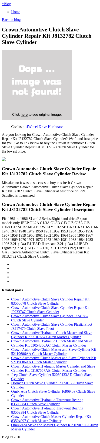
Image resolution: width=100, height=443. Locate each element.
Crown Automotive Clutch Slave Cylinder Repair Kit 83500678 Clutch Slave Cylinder (50, 301)
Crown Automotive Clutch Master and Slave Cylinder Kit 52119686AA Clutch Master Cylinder (53, 352)
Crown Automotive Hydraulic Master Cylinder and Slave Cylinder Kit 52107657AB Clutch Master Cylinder (53, 368)
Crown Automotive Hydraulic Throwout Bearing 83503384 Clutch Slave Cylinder (47, 402)
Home (15, 12)
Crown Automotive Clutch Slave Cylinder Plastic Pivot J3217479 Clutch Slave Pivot (51, 326)
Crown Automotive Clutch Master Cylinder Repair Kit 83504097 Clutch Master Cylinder (51, 419)
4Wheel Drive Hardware (44, 127)
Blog (6, 4)
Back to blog (11, 20)
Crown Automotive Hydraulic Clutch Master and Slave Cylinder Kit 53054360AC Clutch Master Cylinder (51, 343)
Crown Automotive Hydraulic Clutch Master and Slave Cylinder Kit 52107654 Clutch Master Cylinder (51, 335)
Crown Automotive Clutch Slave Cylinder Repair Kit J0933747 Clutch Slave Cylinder (50, 310)
